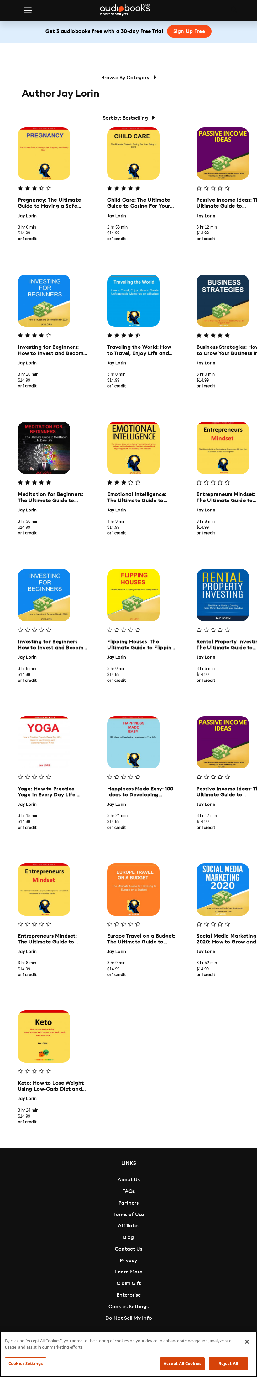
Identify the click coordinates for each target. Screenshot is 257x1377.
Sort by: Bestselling (126, 118)
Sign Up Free (189, 31)
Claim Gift (129, 1283)
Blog (128, 1237)
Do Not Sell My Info (128, 1318)
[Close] (247, 1342)
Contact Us (128, 1248)
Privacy (128, 1260)
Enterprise (129, 1294)
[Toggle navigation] (27, 10)
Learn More (128, 1271)
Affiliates (128, 1225)
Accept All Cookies (182, 1363)
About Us (129, 1179)
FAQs (128, 1191)
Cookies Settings (128, 1306)
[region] (128, 1354)
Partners (128, 1202)
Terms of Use (128, 1214)
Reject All (228, 1363)
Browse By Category (126, 77)
